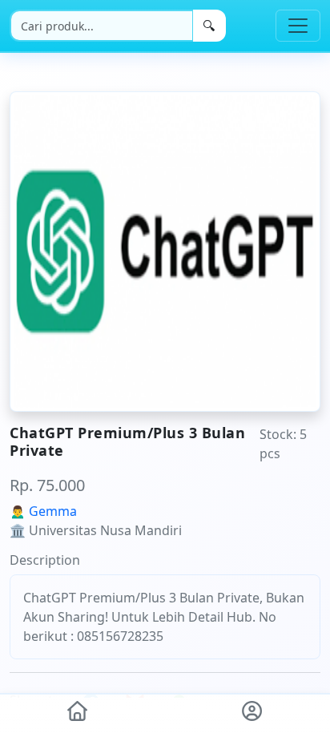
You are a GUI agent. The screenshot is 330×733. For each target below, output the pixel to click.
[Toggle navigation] (298, 26)
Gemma (53, 511)
